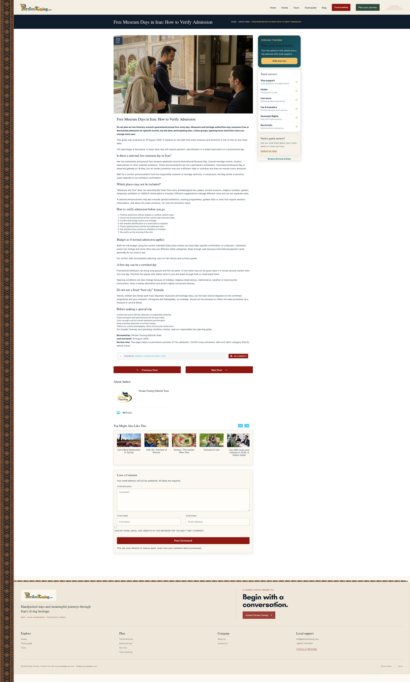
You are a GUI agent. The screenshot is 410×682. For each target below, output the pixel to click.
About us (222, 636)
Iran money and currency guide (181, 258)
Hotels (284, 7)
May (118, 42)
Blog (324, 7)
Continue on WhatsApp (306, 646)
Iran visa (123, 645)
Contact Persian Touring (257, 612)
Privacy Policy (386, 663)
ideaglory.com (91, 663)
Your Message (124, 483)
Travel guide (310, 7)
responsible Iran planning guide (196, 329)
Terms (400, 663)
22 (118, 39)
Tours (296, 7)
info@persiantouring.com (307, 636)
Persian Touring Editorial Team (150, 356)
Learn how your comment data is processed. (179, 545)
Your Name (122, 513)
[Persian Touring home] (35, 7)
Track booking (341, 7)
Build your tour (279, 61)
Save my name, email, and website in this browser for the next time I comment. (159, 528)
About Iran (244, 22)
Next (246, 425)
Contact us (222, 640)
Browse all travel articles (279, 159)
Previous (240, 425)
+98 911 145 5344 (304, 640)
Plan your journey (367, 7)
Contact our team (269, 151)
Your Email (191, 513)
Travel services (126, 636)
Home (273, 7)
